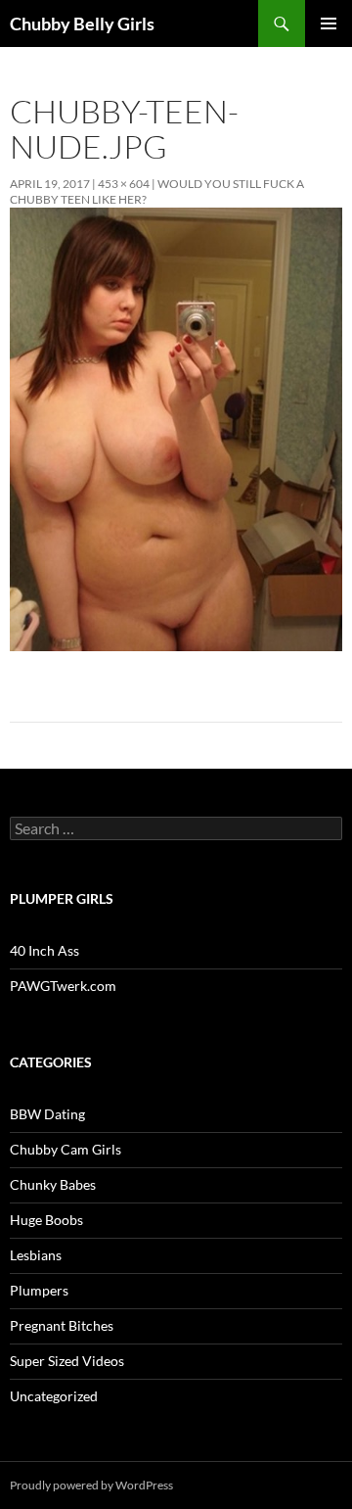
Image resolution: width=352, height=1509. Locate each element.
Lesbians (36, 1255)
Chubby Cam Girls (65, 1149)
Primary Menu (328, 23)
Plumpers (39, 1290)
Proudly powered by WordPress (91, 1485)
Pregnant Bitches (61, 1325)
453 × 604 (124, 183)
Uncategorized (54, 1396)
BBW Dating (47, 1114)
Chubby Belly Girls (82, 23)
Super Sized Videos (67, 1360)
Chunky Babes (53, 1184)
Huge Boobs (46, 1219)
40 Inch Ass (44, 950)
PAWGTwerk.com (63, 985)
